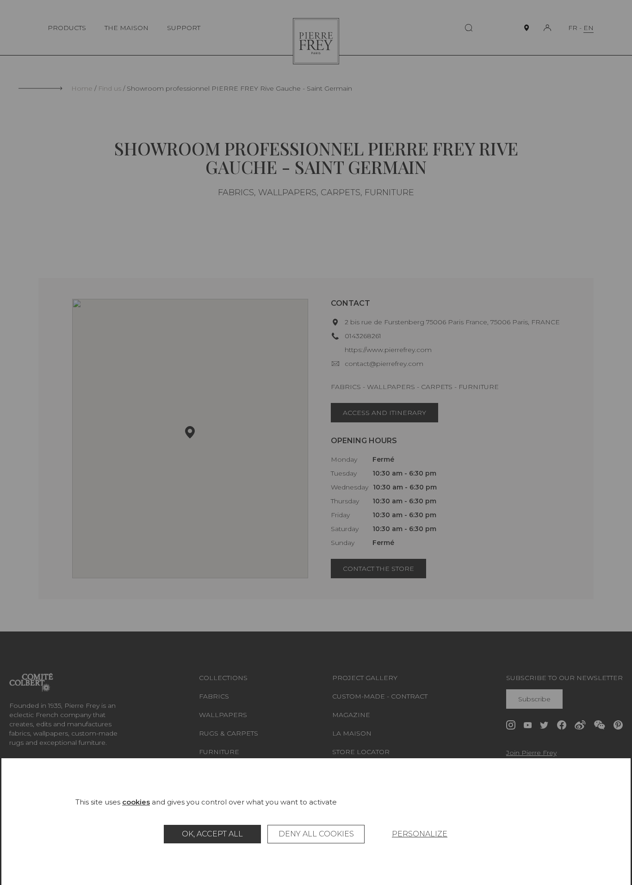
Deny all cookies (316, 833)
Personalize (419, 833)
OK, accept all (212, 833)
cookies (136, 802)
